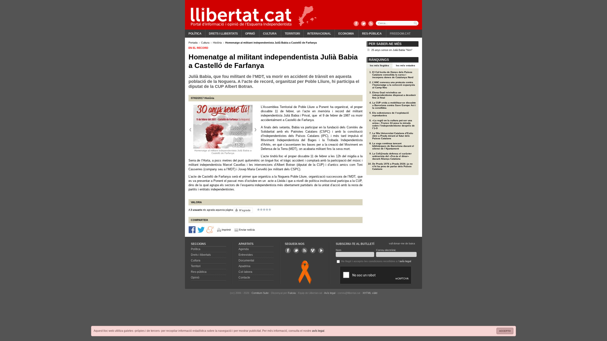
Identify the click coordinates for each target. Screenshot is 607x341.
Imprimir (226, 229)
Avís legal (329, 293)
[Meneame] (210, 229)
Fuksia (292, 293)
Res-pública (372, 33)
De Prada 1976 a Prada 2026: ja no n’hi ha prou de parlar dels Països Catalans (392, 166)
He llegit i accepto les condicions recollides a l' (375, 261)
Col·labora (245, 272)
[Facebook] (356, 24)
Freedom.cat (400, 33)
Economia (346, 33)
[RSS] (371, 24)
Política (195, 33)
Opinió (250, 33)
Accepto (505, 331)
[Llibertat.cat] (241, 16)
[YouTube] (321, 250)
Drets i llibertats (223, 33)
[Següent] (255, 129)
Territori (292, 33)
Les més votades (405, 65)
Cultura (270, 33)
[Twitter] (363, 24)
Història (217, 42)
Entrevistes (246, 254)
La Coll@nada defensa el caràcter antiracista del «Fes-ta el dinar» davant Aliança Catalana (392, 156)
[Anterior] (190, 129)
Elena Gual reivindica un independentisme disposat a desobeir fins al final (394, 95)
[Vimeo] (313, 250)
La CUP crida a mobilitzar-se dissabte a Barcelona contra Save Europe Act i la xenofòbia (394, 105)
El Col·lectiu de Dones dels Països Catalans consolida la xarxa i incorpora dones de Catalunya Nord (392, 75)
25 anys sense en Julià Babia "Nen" (391, 50)
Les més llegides (379, 65)
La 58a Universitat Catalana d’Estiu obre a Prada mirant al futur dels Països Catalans (392, 136)
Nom (338, 250)
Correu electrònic (386, 250)
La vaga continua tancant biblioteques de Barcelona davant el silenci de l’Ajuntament (393, 146)
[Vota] (243, 209)
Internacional (319, 33)
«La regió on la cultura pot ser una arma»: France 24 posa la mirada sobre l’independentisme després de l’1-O (393, 124)
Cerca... (397, 23)
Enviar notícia (247, 229)
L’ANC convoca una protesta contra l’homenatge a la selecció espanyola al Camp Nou (393, 85)
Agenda (244, 249)
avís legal (318, 330)
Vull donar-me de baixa (402, 243)
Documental (246, 260)
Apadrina (244, 266)
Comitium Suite (260, 293)
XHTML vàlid (370, 293)
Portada (193, 42)
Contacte (244, 277)
